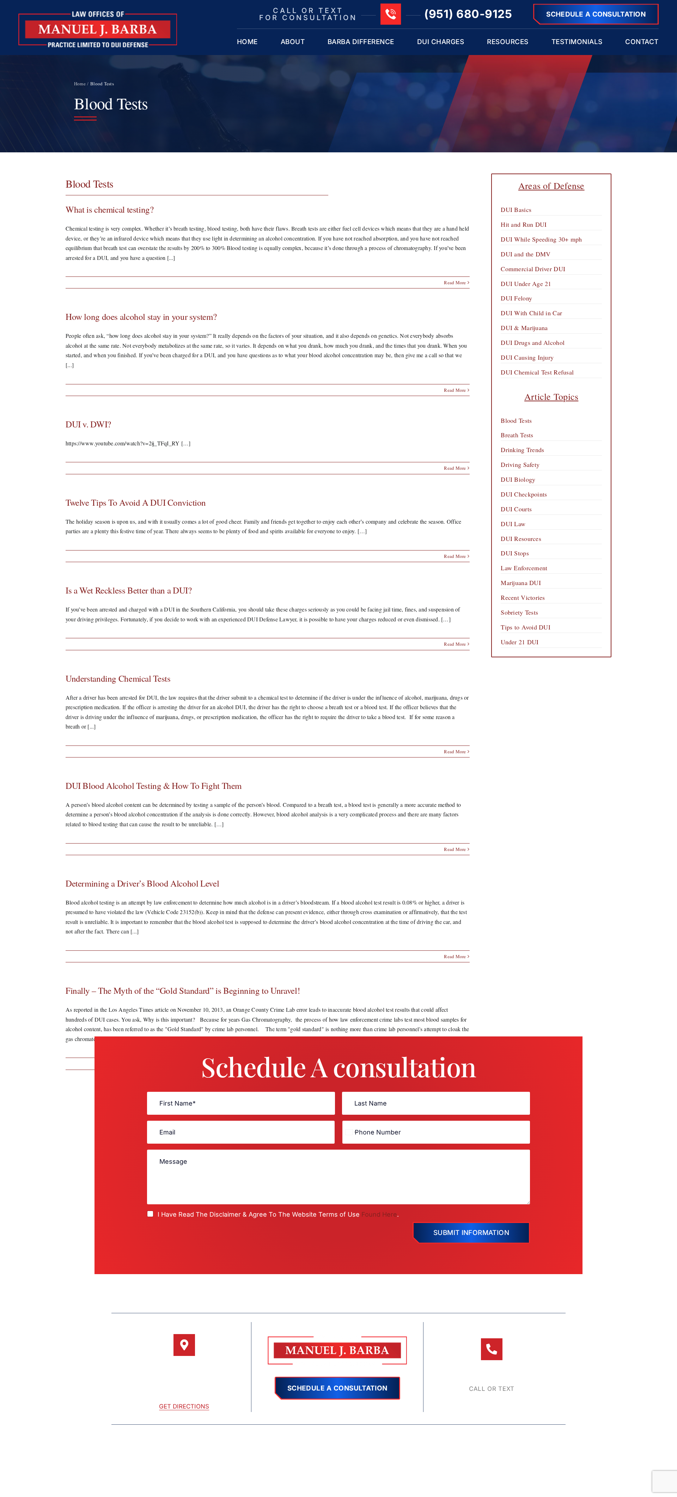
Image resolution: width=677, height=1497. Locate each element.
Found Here (379, 1214)
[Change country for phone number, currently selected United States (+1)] (350, 1132)
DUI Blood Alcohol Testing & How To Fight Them (154, 785)
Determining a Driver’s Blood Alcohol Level (142, 883)
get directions (184, 1406)
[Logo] (97, 14)
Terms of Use (359, 1440)
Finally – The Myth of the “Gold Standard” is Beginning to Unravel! (183, 990)
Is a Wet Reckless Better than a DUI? (129, 590)
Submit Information (471, 1233)
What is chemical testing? (110, 209)
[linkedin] (354, 1475)
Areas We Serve (497, 1440)
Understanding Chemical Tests (118, 678)
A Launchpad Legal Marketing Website (338, 1457)
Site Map (401, 1440)
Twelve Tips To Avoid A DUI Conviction (136, 502)
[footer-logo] (337, 1337)
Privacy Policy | (445, 1440)
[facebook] (307, 1475)
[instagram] (339, 1475)
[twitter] (323, 1475)
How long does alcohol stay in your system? (141, 316)
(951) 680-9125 (468, 14)
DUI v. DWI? (88, 424)
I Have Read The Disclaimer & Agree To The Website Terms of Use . (278, 1214)
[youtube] (369, 1475)
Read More (455, 282)
